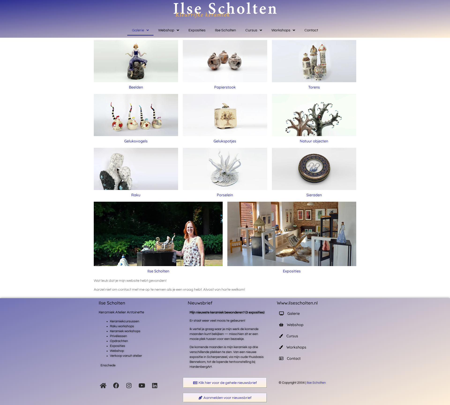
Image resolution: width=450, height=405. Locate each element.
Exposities (197, 30)
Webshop (166, 30)
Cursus (251, 30)
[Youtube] (142, 385)
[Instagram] (129, 385)
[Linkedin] (155, 385)
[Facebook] (116, 385)
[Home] (103, 385)
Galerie (138, 30)
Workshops (280, 30)
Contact (311, 30)
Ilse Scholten (225, 30)
